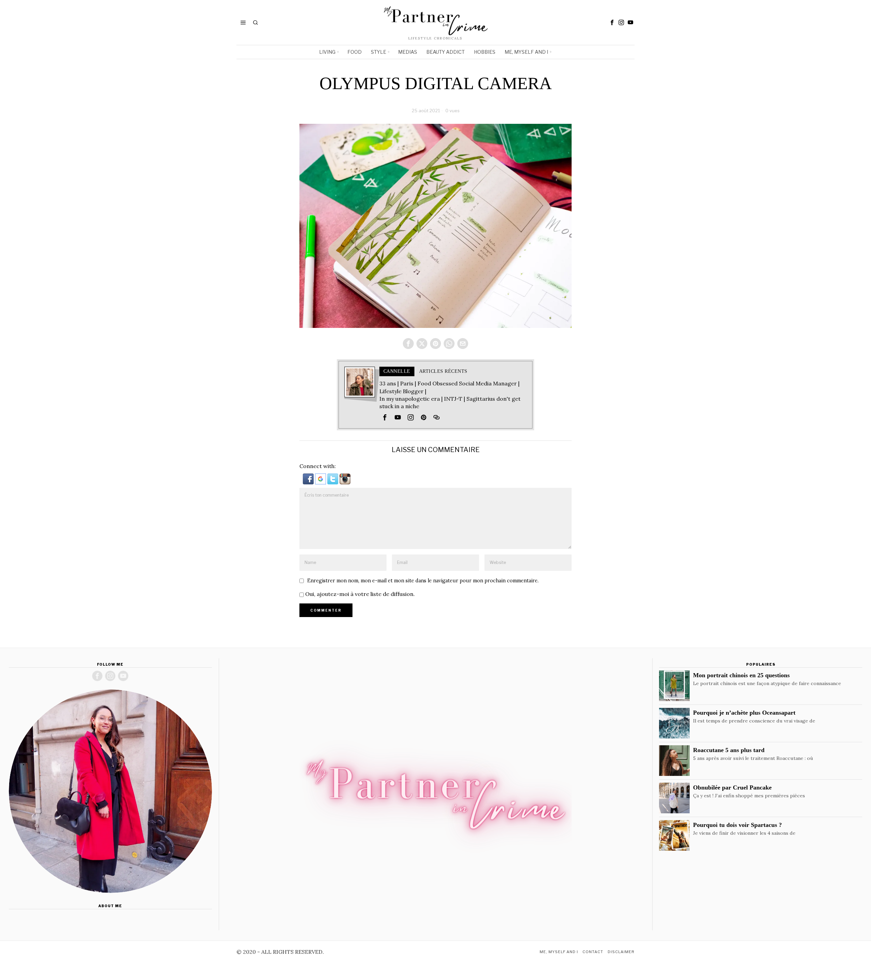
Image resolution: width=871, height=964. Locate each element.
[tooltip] (612, 22)
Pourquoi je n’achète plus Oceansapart (744, 712)
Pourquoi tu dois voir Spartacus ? (737, 824)
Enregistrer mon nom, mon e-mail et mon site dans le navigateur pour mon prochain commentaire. (423, 581)
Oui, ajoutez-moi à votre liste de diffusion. (359, 594)
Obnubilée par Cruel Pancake (732, 787)
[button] (309, 478)
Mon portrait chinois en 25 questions (741, 675)
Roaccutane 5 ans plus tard (729, 750)
